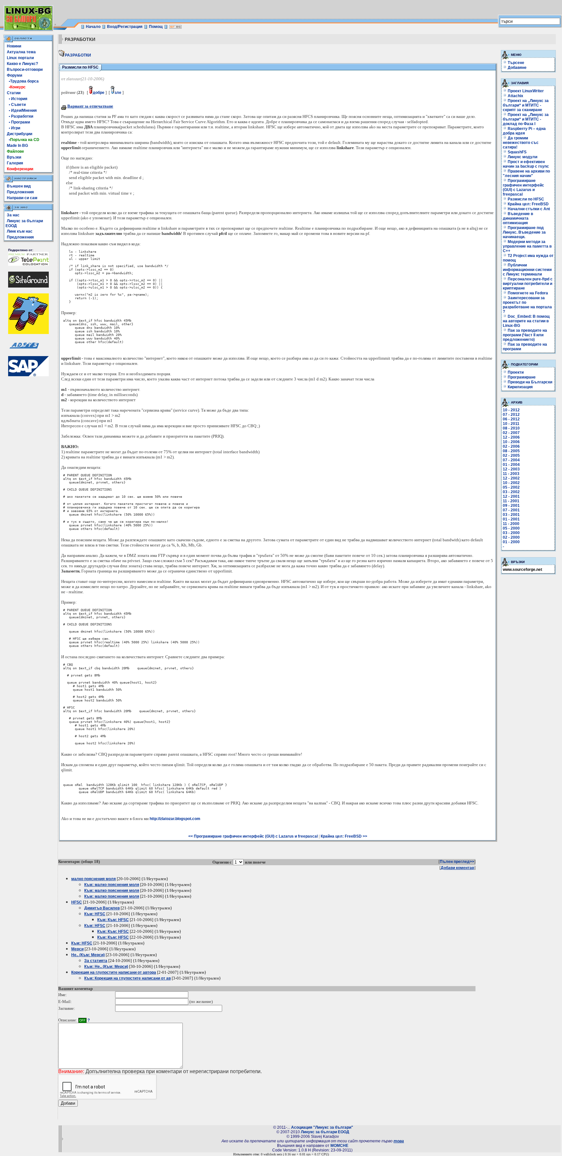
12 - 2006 (511, 437)
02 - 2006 (511, 446)
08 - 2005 (511, 451)
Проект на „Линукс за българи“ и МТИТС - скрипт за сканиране (526, 105)
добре (98, 92)
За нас (13, 215)
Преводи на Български (529, 382)
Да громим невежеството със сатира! (521, 142)
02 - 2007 (511, 432)
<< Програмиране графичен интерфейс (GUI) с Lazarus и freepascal (253, 836)
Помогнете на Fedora (527, 293)
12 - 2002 (511, 478)
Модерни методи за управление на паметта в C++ (527, 246)
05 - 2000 (511, 528)
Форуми (14, 75)
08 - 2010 (511, 428)
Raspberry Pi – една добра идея (524, 130)
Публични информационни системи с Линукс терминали (527, 269)
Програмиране (521, 377)
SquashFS (517, 152)
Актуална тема (21, 52)
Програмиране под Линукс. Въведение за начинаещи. (524, 232)
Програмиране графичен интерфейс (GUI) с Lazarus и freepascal (523, 187)
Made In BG (17, 145)
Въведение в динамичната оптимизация (518, 218)
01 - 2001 (511, 519)
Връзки (14, 157)
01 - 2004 (511, 464)
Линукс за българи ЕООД (325, 1132)
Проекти (515, 372)
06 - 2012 (511, 419)
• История (17, 98)
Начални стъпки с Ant (528, 209)
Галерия (15, 163)
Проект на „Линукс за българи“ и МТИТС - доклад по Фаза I (526, 119)
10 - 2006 (511, 442)
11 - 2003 (511, 473)
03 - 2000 (511, 533)
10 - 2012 (511, 410)
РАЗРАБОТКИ (78, 55)
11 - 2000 (511, 523)
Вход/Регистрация (124, 26)
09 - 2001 (511, 505)
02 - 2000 (511, 537)
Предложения (20, 192)
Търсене (516, 62)
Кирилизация (520, 387)
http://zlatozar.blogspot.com (175, 818)
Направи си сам (22, 198)
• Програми (18, 122)
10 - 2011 (511, 423)
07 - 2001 (511, 510)
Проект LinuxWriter (525, 91)
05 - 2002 (511, 487)
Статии (13, 93)
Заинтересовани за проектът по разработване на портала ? (527, 305)
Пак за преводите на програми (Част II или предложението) (525, 335)
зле (117, 92)
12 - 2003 (511, 469)
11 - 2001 (511, 501)
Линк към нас (20, 231)
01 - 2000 (511, 542)
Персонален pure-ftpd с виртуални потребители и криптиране (528, 283)
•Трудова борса (23, 81)
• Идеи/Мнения (22, 110)
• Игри (13, 128)
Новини (14, 46)
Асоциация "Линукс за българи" (322, 1127)
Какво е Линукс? (22, 63)
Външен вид (19, 186)
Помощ (156, 26)
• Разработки (20, 116)
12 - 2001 (511, 496)
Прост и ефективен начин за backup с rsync (526, 164)
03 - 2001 (511, 514)
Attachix (515, 96)
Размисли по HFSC (525, 199)
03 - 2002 (511, 492)
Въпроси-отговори (25, 69)
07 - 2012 (511, 414)
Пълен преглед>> (457, 861)
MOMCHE (339, 1145)
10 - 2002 (511, 483)
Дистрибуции (19, 134)
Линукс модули (522, 157)
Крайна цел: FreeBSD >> (344, 836)
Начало (93, 26)
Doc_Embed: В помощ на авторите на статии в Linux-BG (526, 321)
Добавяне (517, 67)
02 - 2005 (511, 455)
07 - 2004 (511, 460)
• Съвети (16, 104)
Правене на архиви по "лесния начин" (526, 173)
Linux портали (20, 58)
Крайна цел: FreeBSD (528, 204)
